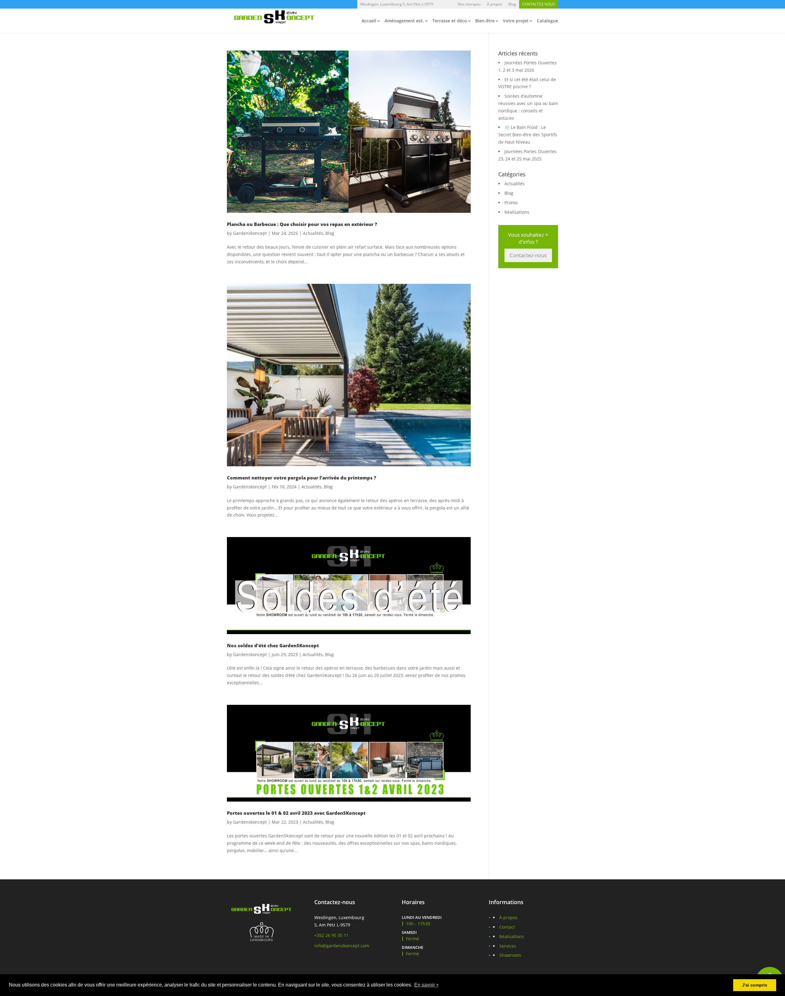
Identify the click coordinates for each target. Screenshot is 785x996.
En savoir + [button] (426, 984)
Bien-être (485, 21)
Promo (511, 202)
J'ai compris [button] (754, 985)
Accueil (369, 21)
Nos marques (469, 4)
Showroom (510, 955)
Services (507, 946)
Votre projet (516, 21)
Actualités (313, 233)
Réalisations (516, 212)
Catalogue (547, 21)
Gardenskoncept (250, 233)
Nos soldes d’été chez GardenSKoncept (273, 645)
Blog (512, 4)
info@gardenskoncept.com (341, 946)
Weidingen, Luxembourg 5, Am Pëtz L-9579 (396, 4)
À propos (494, 4)
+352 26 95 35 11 (331, 935)
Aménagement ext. (404, 21)
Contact (507, 927)
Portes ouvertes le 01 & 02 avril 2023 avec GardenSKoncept (296, 813)
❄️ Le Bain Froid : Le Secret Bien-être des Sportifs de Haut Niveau (527, 134)
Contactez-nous (538, 4)
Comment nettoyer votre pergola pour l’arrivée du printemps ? (301, 478)
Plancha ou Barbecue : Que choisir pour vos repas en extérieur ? (302, 224)
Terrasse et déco (449, 21)
